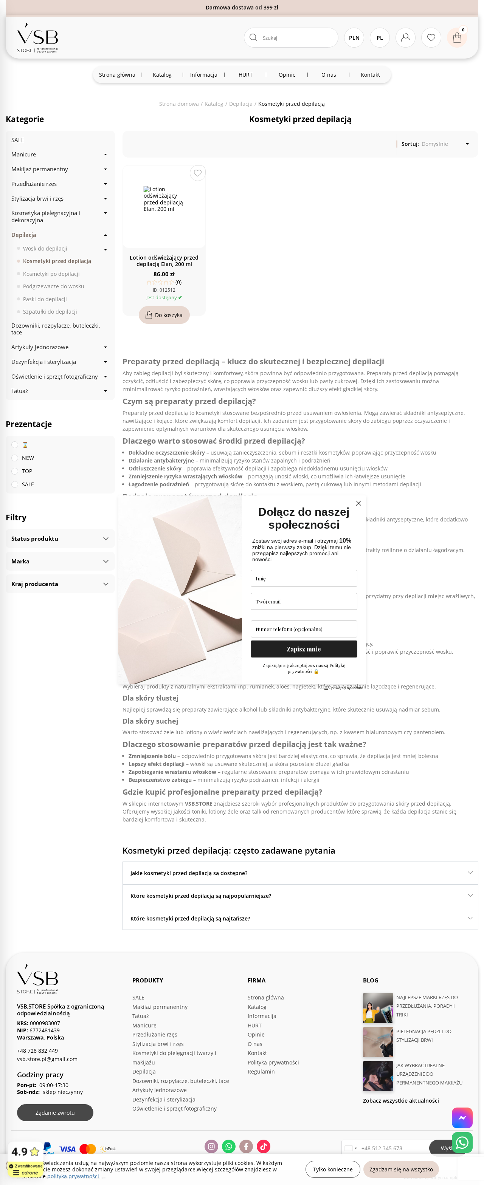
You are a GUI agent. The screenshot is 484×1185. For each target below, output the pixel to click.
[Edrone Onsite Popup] (242, 592)
